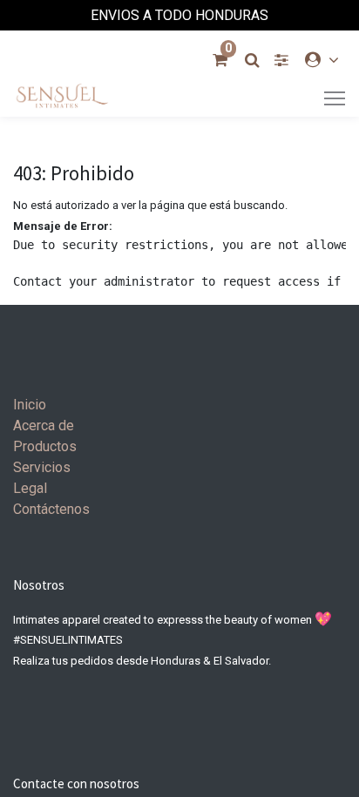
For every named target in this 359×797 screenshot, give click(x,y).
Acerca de (43, 425)
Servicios (42, 467)
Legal (30, 488)
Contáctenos (51, 509)
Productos (45, 446)
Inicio (29, 404)
